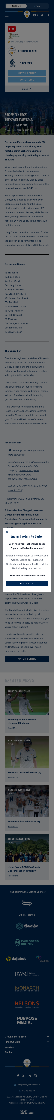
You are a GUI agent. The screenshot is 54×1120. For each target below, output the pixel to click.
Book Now (27, 583)
